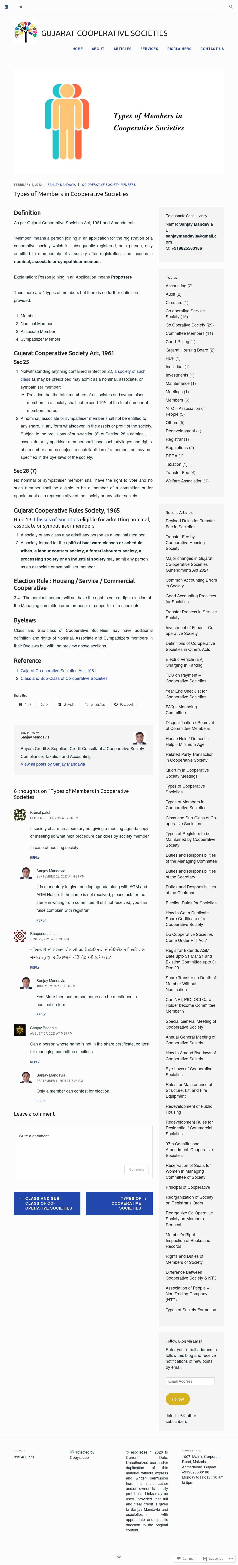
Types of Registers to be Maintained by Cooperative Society (190, 839)
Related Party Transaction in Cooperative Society (190, 757)
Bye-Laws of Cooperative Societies (189, 1071)
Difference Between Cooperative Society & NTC (191, 1275)
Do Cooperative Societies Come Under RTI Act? (189, 937)
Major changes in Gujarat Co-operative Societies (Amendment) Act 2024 (189, 564)
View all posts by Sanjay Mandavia (53, 764)
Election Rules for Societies (191, 903)
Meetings (174, 391)
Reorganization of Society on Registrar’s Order (189, 1200)
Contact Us (212, 48)
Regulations (177, 447)
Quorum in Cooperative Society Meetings (187, 773)
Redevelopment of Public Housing (189, 1109)
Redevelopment (180, 431)
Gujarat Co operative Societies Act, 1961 (58, 670)
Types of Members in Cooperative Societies (186, 804)
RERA (171, 456)
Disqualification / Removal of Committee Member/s (190, 725)
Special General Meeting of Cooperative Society (191, 1024)
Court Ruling (177, 341)
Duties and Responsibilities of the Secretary (191, 874)
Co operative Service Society (185, 313)
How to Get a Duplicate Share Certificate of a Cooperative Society (187, 918)
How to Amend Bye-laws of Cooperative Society (191, 1055)
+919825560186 (195, 1472)
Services (149, 48)
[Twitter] (21, 6)
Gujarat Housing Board (187, 350)
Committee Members (185, 333)
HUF (170, 358)
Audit (170, 294)
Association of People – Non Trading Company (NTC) (187, 1293)
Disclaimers (179, 48)
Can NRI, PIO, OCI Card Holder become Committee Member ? (190, 1005)
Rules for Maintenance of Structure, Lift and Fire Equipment (189, 1090)
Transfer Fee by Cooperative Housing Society (185, 542)
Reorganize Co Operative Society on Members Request (189, 1218)
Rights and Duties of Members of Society (184, 1259)
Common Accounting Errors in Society (191, 583)
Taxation (173, 464)
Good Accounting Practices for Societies (191, 598)
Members (128, 185)
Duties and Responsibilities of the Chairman (191, 889)
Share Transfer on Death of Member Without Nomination (191, 983)
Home (78, 48)
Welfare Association (184, 481)
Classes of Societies (56, 519)
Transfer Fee (177, 472)
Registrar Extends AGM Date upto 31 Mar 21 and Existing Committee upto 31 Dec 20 (191, 959)
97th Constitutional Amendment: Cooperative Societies (189, 1149)
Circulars (174, 302)
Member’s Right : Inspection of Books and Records (188, 1240)
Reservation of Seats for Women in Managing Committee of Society (188, 1171)
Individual (174, 366)
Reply (35, 857)
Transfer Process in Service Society (191, 614)
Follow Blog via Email (184, 1341)
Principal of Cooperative (188, 1187)
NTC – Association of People (185, 411)
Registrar (174, 439)
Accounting (176, 285)
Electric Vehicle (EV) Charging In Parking (185, 662)
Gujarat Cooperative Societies (104, 33)
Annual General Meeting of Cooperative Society (190, 1039)
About (98, 48)
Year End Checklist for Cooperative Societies (186, 694)
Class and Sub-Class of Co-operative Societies (64, 678)
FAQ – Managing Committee (181, 709)
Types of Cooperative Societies (126, 1203)
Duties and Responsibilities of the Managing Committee (191, 858)
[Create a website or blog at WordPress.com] (119, 1557)
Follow (178, 1399)
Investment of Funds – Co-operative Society (190, 630)
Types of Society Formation (191, 1309)
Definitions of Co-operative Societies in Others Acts (190, 646)
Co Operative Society (100, 185)
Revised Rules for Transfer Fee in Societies (190, 523)
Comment (136, 1169)
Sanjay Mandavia (62, 185)
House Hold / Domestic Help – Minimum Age (187, 741)
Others (172, 422)
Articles (123, 48)
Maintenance (178, 383)
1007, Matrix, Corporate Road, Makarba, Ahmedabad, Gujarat (201, 1462)
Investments (177, 375)
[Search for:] (231, 7)
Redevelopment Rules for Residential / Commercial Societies (189, 1127)
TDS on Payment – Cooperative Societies (186, 678)
